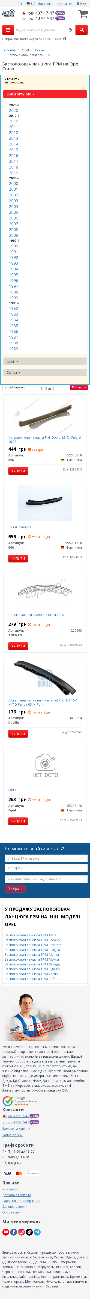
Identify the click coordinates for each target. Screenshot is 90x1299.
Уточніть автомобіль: (14, 80)
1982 (13, 308)
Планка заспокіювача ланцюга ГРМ (36, 615)
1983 (13, 314)
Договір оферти (14, 1206)
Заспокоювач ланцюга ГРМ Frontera (33, 945)
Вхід (83, 3)
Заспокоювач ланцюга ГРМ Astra (31, 935)
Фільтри (80, 387)
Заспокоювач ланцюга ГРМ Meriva (32, 954)
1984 (13, 320)
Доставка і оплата (16, 1195)
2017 (13, 161)
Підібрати (15, 888)
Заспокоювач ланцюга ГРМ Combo (32, 940)
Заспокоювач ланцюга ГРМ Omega (32, 964)
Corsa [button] (12, 372)
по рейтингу (12, 387)
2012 (13, 132)
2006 (13, 218)
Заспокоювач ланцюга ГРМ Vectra (31, 974)
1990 (13, 246)
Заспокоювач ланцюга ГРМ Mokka (32, 959)
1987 (13, 337)
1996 (13, 280)
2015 (13, 149)
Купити (18, 471)
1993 (13, 263)
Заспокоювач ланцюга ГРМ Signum (32, 969)
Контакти (64, 3)
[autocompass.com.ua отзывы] (20, 1101)
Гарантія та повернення (21, 1200)
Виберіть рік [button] (19, 94)
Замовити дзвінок (16, 1128)
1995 (13, 274)
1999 (13, 297)
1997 (13, 286)
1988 (13, 343)
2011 (13, 126)
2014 (13, 144)
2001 (13, 189)
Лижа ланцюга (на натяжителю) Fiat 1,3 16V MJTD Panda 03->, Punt (42, 702)
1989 (13, 348)
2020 (13, 110)
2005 (13, 212)
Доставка (45, 3)
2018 (13, 167)
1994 (13, 269)
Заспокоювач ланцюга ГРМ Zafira (31, 978)
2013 (13, 138)
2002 (13, 195)
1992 (13, 257)
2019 (13, 172)
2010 (13, 121)
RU (20, 3)
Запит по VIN (12, 1135)
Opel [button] (11, 361)
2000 (13, 183)
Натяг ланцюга (20, 527)
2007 (13, 223)
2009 (13, 235)
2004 (13, 206)
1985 (13, 325)
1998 (13, 292)
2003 (13, 200)
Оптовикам (11, 1212)
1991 (13, 251)
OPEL (12, 790)
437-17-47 (41, 13)
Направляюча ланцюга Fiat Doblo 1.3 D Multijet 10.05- (44, 439)
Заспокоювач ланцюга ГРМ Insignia (32, 949)
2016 (13, 155)
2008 (13, 229)
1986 (13, 331)
